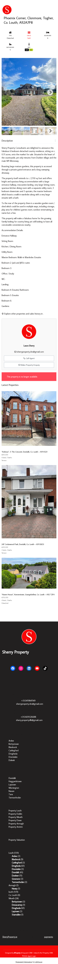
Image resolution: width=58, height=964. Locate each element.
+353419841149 (28, 700)
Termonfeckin (15, 797)
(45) (17, 872)
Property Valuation (17, 839)
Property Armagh (16, 823)
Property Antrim (16, 826)
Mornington (14, 787)
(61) (18, 865)
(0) (14, 895)
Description (7, 140)
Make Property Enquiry (30, 365)
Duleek (12, 760)
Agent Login (32, 956)
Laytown (12, 784)
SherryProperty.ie (9, 936)
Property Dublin (15, 813)
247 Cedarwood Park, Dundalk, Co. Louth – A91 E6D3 (23, 544)
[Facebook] (12, 668)
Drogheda (13, 753)
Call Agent (30, 358)
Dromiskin (13, 757)
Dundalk (12, 778)
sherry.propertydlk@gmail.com (29, 720)
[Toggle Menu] (55, 4)
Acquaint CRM (27, 953)
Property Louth (15, 810)
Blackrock (13, 747)
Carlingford (13, 750)
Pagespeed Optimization (24, 962)
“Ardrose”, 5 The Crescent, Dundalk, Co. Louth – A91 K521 (24, 452)
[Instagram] (20, 668)
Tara (11, 794)
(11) (17, 875)
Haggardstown (15, 781)
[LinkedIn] (29, 668)
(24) (14, 898)
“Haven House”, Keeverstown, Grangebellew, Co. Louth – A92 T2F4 (28, 594)
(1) (13, 885)
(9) (17, 859)
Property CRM (48, 953)
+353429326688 (28, 716)
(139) (14, 852)
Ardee (11, 740)
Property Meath (16, 817)
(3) (16, 856)
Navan (11, 791)
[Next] (50, 92)
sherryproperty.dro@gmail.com (30, 351)
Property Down (15, 820)
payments (48, 936)
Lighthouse (38, 962)
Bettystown (14, 744)
